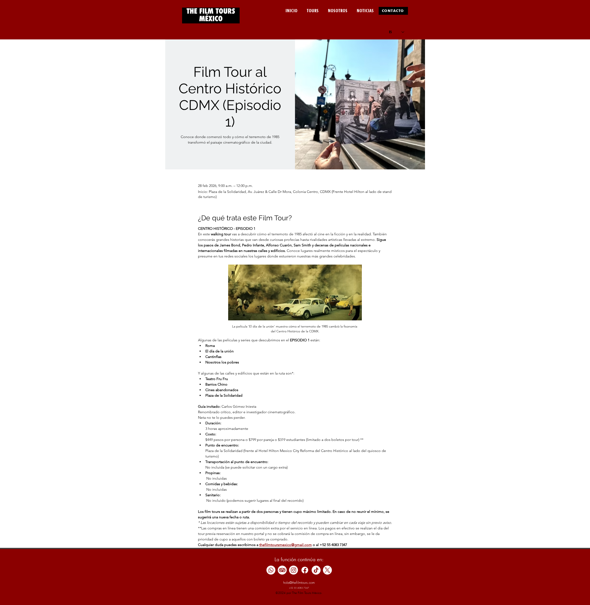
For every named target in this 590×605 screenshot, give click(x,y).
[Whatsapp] (270, 570)
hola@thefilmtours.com (299, 582)
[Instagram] (293, 570)
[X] (327, 570)
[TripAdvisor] (282, 570)
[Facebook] (304, 570)
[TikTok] (316, 570)
